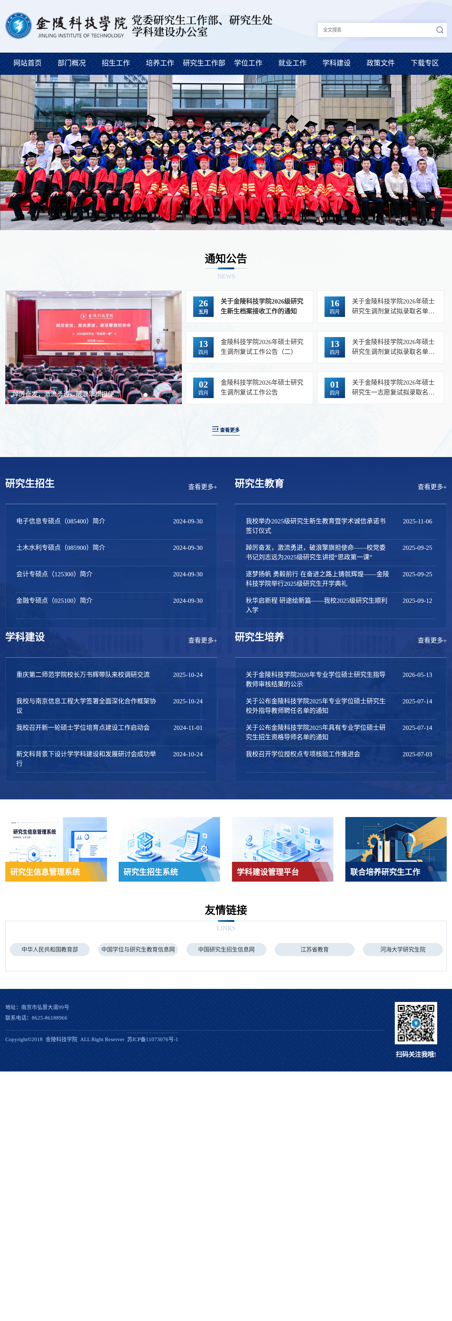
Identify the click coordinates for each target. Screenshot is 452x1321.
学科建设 (336, 63)
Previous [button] (27, 152)
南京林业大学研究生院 (403, 950)
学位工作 (248, 63)
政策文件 (381, 63)
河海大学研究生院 (314, 950)
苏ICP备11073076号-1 (152, 1039)
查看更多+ (202, 487)
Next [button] (424, 152)
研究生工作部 (204, 63)
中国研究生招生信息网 (138, 950)
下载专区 (425, 63)
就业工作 (292, 63)
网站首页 (27, 63)
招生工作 (116, 63)
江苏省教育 (226, 950)
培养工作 (160, 63)
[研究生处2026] (140, 37)
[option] (226, 152)
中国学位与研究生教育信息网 (50, 950)
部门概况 (72, 63)
